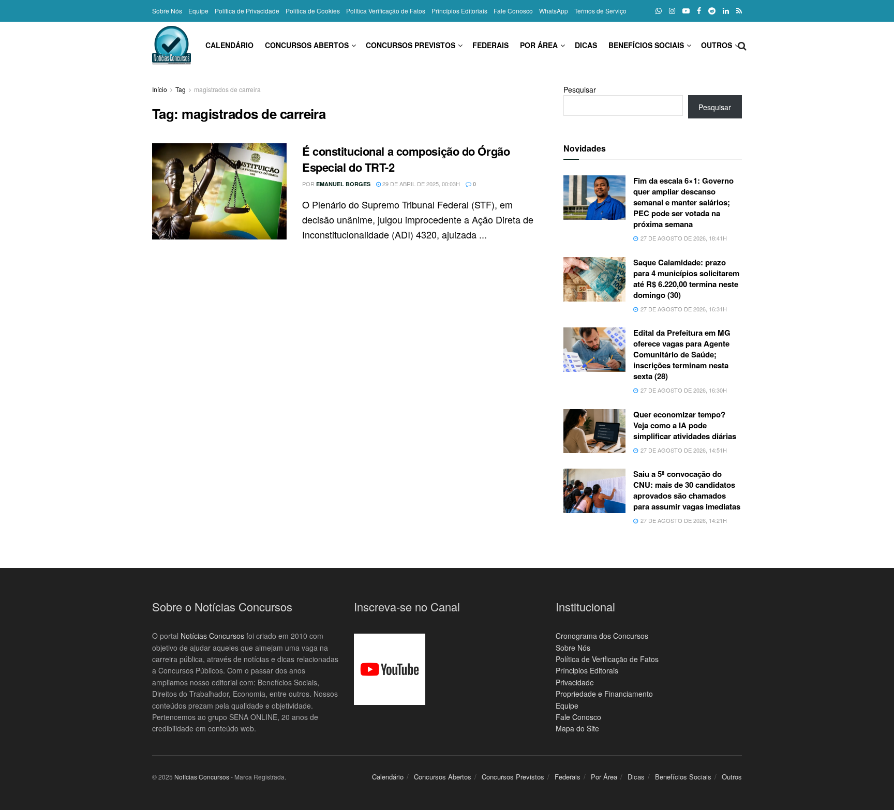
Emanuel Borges (343, 184)
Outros (716, 45)
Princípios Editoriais (459, 10)
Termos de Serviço (600, 10)
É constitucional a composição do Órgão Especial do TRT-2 (406, 159)
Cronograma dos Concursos (602, 636)
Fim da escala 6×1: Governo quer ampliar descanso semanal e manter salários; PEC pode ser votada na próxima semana (683, 202)
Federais (490, 45)
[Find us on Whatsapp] (658, 11)
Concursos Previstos (410, 45)
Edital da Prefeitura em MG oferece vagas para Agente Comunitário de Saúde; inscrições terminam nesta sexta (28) (682, 354)
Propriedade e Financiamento (604, 693)
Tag (180, 89)
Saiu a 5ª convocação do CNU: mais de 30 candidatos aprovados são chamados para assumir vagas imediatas (686, 490)
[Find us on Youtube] (686, 11)
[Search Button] (742, 45)
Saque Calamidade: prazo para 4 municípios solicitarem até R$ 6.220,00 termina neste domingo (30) (686, 279)
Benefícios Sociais (646, 45)
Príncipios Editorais (587, 670)
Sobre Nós (167, 10)
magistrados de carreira (227, 89)
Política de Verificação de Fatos (607, 659)
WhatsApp (553, 10)
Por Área (539, 45)
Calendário (229, 45)
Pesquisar (579, 89)
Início (159, 89)
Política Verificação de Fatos (385, 10)
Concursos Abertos (307, 45)
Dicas (586, 45)
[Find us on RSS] (739, 11)
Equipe (198, 10)
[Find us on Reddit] (712, 11)
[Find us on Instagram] (672, 11)
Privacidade (575, 682)
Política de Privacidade (247, 10)
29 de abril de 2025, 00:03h (420, 183)
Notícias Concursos (212, 636)
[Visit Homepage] (171, 45)
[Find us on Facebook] (699, 11)
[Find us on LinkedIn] (726, 11)
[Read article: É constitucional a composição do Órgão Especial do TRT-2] (219, 191)
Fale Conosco (513, 10)
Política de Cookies (313, 10)
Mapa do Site (577, 728)
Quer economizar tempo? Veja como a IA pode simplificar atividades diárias (684, 425)
